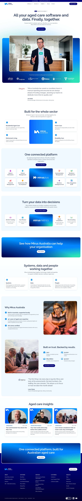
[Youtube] (76, 498)
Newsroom (68, 481)
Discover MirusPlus (41, 164)
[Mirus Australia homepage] (13, 4)
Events (67, 486)
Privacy (26, 498)
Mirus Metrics (23, 479)
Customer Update (54, 481)
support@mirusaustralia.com (44, 0)
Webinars (68, 479)
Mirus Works (22, 483)
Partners (6, 481)
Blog (67, 477)
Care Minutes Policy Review (40, 485)
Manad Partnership (8, 479)
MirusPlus (22, 477)
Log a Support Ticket (55, 479)
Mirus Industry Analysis (71, 483)
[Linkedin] (73, 498)
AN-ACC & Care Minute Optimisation (40, 478)
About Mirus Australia (49, 365)
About (48, 3)
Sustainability (30, 498)
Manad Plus (22, 486)
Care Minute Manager (24, 481)
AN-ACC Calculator (70, 488)
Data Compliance (21, 498)
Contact (53, 3)
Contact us (53, 477)
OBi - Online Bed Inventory (10, 483)
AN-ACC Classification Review (40, 481)
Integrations (22, 488)
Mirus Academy (39, 491)
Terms (34, 498)
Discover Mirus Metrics (41, 210)
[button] (29, 4)
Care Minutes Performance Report (40, 488)
